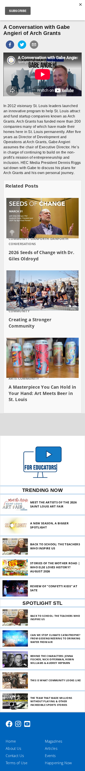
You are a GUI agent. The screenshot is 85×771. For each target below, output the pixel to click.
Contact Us (15, 755)
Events (50, 755)
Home (11, 741)
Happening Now (58, 762)
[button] (10, 44)
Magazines (53, 741)
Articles (51, 748)
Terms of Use (16, 762)
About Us (13, 748)
